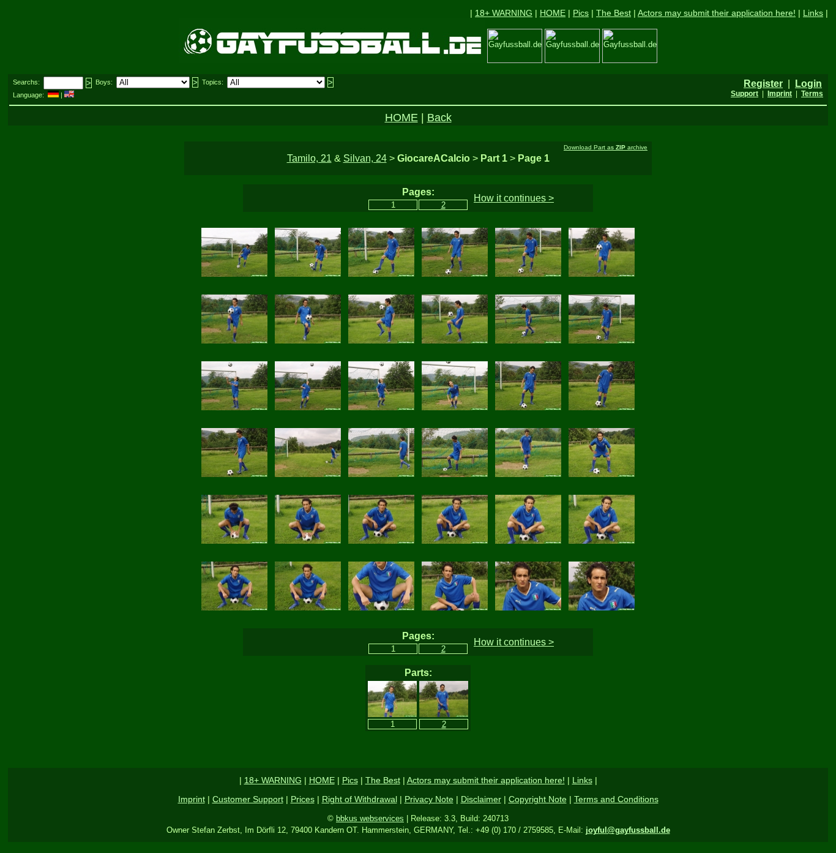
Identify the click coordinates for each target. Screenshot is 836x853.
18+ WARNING (503, 13)
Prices (303, 799)
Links (813, 13)
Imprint (191, 799)
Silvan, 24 (365, 158)
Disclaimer (481, 799)
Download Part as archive (606, 147)
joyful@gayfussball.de (628, 830)
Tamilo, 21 (309, 158)
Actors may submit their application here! (717, 13)
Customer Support (247, 799)
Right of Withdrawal (359, 799)
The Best (613, 13)
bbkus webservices (370, 818)
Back (439, 117)
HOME (552, 13)
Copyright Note (538, 799)
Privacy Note (429, 799)
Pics (581, 13)
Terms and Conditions (616, 799)
